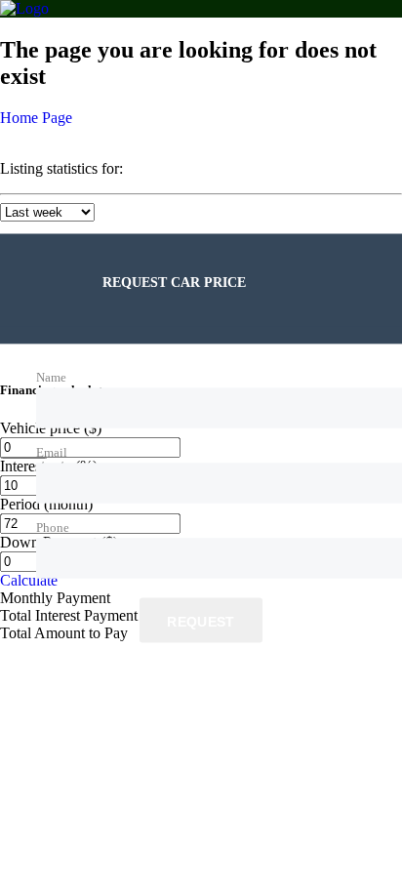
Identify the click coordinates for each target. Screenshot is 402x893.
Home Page (36, 117)
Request (200, 621)
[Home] (24, 8)
